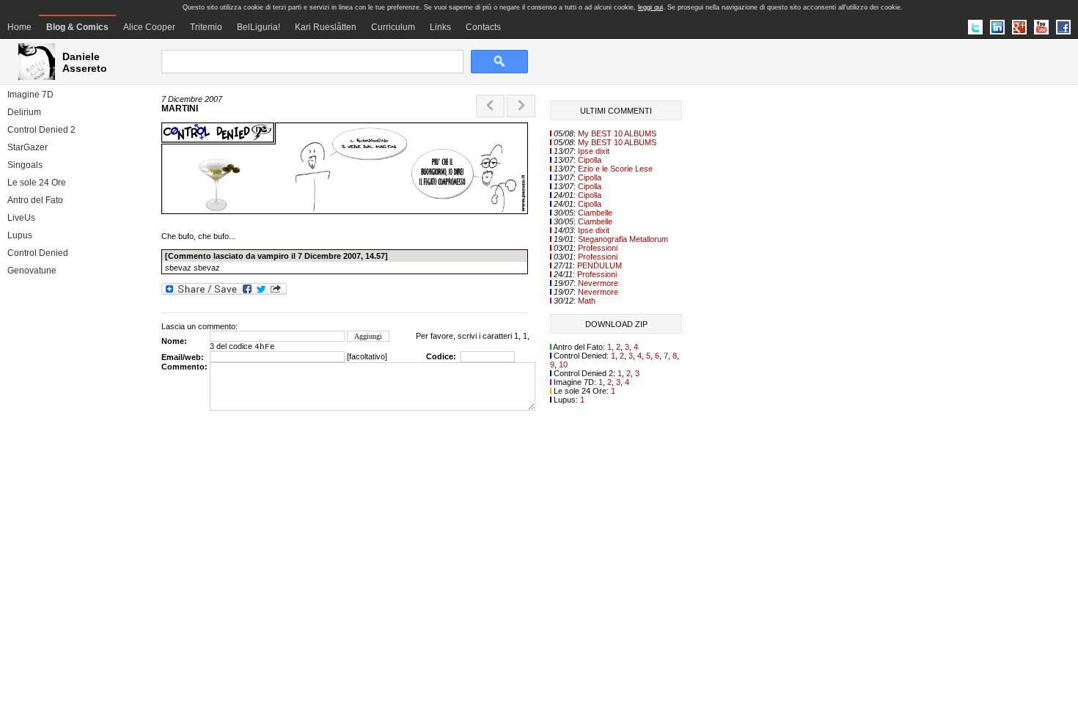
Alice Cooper (149, 27)
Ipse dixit (593, 151)
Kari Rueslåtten (325, 27)
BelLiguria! (258, 27)
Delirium (24, 112)
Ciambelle (595, 212)
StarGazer (27, 147)
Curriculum (393, 27)
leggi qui (650, 7)
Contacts (483, 27)
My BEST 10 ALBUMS (617, 133)
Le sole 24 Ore (36, 182)
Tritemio (206, 27)
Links (440, 27)
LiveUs (21, 218)
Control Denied (37, 253)
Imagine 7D (30, 94)
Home (19, 27)
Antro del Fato (35, 200)
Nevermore (598, 283)
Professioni (597, 247)
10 (563, 364)
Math (586, 300)
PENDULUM (599, 265)
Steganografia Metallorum (623, 239)
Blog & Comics (77, 27)
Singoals (25, 165)
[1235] (344, 211)
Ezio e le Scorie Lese (615, 168)
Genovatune (31, 270)
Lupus (19, 235)
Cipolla (589, 159)
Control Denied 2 (41, 130)
